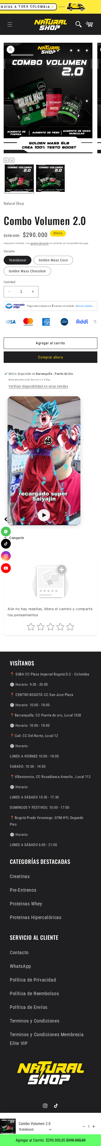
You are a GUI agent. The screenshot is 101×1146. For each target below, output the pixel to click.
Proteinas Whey (26, 904)
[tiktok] (6, 544)
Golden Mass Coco (53, 260)
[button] (9, 24)
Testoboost (17, 260)
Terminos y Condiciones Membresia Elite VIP (47, 1039)
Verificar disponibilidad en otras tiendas (38, 386)
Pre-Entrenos (23, 890)
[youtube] (6, 568)
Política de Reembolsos (34, 993)
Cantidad (9, 282)
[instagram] (6, 556)
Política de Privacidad (33, 980)
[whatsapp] (6, 531)
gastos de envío (40, 243)
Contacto (19, 952)
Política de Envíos (29, 1007)
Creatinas (20, 876)
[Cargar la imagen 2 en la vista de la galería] (50, 179)
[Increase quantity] (93, 1126)
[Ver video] (44, 515)
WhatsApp (20, 966)
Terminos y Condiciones (34, 1021)
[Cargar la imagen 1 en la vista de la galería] (19, 179)
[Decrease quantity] (83, 1126)
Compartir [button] (16, 538)
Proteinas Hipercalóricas (35, 917)
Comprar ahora (50, 357)
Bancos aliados (84, 306)
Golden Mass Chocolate (27, 271)
